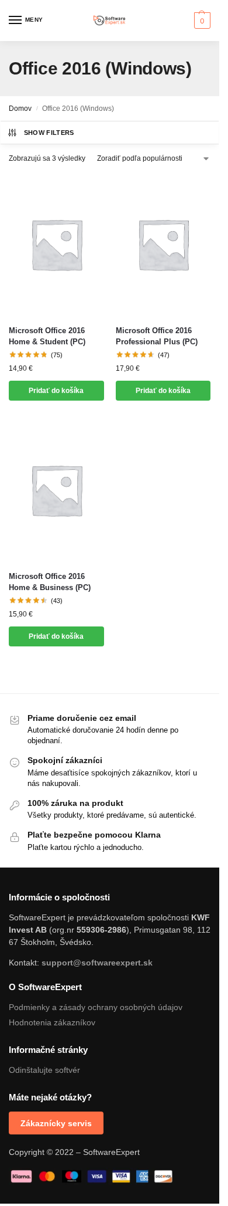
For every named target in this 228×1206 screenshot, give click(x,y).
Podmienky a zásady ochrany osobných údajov (95, 1007)
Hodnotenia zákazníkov (52, 1022)
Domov (20, 108)
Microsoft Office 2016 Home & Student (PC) (47, 336)
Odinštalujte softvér (44, 1070)
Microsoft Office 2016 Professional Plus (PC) (157, 336)
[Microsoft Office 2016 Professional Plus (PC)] (163, 244)
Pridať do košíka (56, 391)
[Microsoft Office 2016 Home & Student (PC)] (56, 244)
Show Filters (49, 132)
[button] (200, 20)
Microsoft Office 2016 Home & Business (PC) (50, 582)
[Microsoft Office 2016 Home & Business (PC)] (56, 489)
